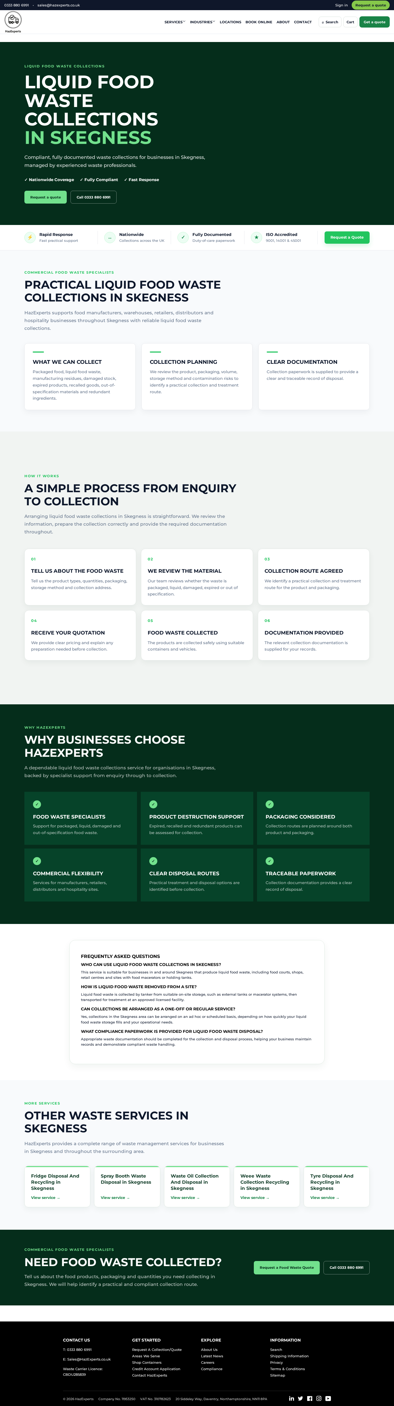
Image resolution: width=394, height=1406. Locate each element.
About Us (209, 1349)
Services (174, 22)
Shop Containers (147, 1362)
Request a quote (370, 5)
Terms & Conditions (287, 1369)
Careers (207, 1362)
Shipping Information (289, 1356)
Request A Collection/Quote (157, 1349)
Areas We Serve (146, 1356)
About (283, 22)
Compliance (211, 1369)
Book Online (259, 22)
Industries (201, 22)
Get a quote (374, 22)
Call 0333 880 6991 (93, 197)
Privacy (276, 1362)
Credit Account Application (156, 1369)
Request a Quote (347, 237)
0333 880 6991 (16, 5)
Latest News (212, 1356)
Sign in (341, 5)
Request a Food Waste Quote (287, 1267)
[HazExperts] (26, 22)
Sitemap (277, 1375)
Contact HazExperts (149, 1375)
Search (276, 1349)
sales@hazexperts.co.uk (59, 5)
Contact (303, 22)
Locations (230, 22)
